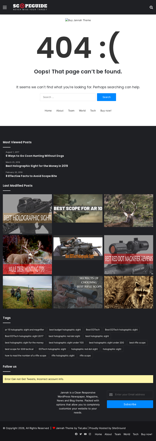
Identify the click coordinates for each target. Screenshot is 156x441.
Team (71, 110)
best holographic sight (97, 336)
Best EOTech (93, 329)
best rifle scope (137, 342)
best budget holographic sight (65, 329)
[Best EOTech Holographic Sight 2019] (78, 247)
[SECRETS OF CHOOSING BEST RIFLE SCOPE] (78, 292)
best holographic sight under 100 (66, 342)
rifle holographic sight (63, 355)
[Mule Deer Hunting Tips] (27, 254)
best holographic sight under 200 (106, 342)
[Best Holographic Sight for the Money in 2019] (27, 213)
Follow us (10, 367)
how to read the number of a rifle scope (25, 355)
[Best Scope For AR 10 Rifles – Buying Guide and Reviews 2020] (78, 208)
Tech (93, 110)
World (82, 110)
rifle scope (85, 355)
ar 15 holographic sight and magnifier (24, 329)
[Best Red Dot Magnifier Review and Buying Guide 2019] (128, 254)
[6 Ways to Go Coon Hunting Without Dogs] (128, 292)
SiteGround (119, 428)
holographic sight (112, 349)
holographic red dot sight (84, 349)
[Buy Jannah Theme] (78, 20)
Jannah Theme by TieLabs (71, 428)
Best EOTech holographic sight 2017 (24, 336)
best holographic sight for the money (24, 342)
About (60, 110)
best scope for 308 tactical (19, 349)
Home (48, 110)
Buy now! (105, 110)
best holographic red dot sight (64, 336)
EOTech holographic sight (52, 349)
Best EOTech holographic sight (121, 329)
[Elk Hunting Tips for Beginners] (128, 210)
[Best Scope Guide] (30, 7)
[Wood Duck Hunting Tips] (27, 292)
